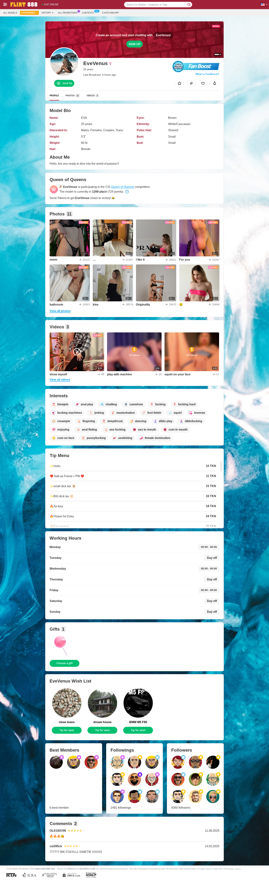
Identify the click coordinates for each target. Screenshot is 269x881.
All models (10, 13)
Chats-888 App (110, 13)
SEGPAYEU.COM (87, 869)
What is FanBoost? (207, 74)
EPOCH (71, 869)
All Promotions (67, 13)
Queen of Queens (122, 186)
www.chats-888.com (45, 868)
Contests (88, 13)
